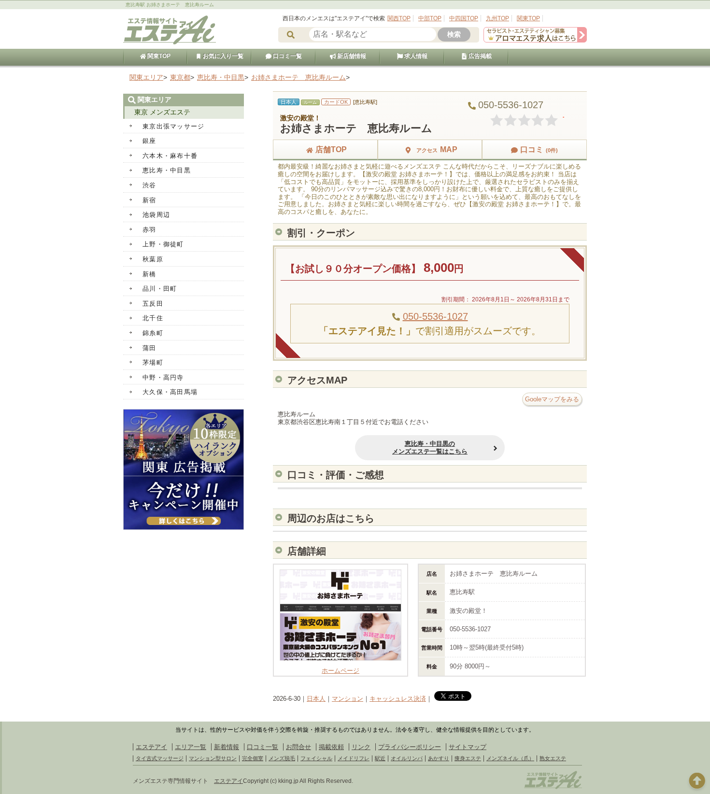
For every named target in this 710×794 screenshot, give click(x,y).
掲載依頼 (331, 747)
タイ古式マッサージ (160, 758)
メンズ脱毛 (282, 758)
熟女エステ (553, 758)
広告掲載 (479, 56)
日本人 (316, 698)
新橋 (149, 274)
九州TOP (497, 18)
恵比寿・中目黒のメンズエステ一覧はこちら (430, 447)
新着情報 (226, 747)
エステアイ (151, 747)
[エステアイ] (553, 787)
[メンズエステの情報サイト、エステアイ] (169, 42)
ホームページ (340, 670)
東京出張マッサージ (173, 126)
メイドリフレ (353, 758)
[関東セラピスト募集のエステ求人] (535, 40)
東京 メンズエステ (162, 112)
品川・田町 (159, 288)
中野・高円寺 (163, 377)
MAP (436, 149)
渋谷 (149, 185)
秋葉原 (152, 259)
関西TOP (399, 18)
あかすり (438, 758)
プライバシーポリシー (409, 747)
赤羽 (149, 229)
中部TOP (429, 18)
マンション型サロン (213, 758)
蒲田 (149, 348)
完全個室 (252, 758)
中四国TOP (463, 18)
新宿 (149, 200)
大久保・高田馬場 (170, 392)
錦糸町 (152, 333)
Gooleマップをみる (552, 399)
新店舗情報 (351, 56)
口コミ (539, 149)
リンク (361, 747)
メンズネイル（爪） (510, 758)
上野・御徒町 (163, 244)
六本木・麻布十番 (170, 155)
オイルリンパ (407, 758)
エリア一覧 (190, 747)
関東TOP (528, 18)
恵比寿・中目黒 (166, 170)
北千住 (152, 318)
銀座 (149, 140)
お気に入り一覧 (222, 56)
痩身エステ (467, 758)
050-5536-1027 (435, 316)
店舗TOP (331, 149)
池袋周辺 (156, 214)
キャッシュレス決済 (397, 698)
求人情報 (415, 56)
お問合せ (298, 747)
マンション (347, 698)
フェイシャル (316, 758)
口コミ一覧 (286, 56)
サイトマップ (467, 747)
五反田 (152, 303)
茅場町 (152, 362)
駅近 (380, 758)
